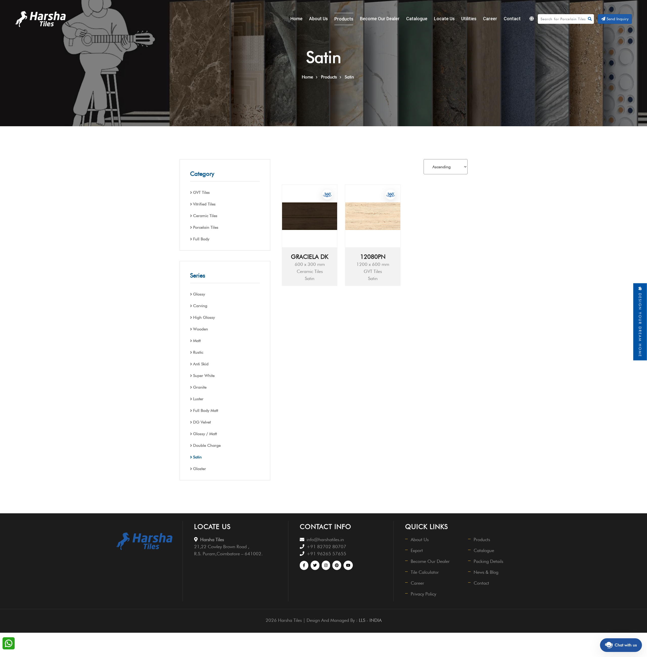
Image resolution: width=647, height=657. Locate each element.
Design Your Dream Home (640, 324)
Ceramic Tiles (205, 215)
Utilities (468, 18)
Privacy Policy (423, 594)
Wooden (200, 329)
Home (296, 18)
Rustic (198, 352)
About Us (318, 18)
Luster (198, 398)
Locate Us (444, 18)
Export (417, 550)
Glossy (199, 294)
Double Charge (207, 445)
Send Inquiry (617, 18)
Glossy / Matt (205, 433)
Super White (204, 375)
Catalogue (416, 18)
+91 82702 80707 (326, 546)
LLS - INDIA (370, 620)
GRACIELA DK (309, 256)
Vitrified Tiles (204, 204)
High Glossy (204, 317)
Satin (197, 457)
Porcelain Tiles (205, 227)
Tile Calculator (425, 572)
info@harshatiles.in (325, 539)
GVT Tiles (201, 192)
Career (490, 18)
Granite (199, 387)
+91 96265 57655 (326, 553)
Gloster (199, 468)
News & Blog (486, 572)
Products (343, 19)
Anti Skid (201, 364)
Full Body (201, 239)
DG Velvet (202, 422)
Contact (512, 18)
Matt (197, 340)
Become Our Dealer (380, 18)
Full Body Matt (205, 410)
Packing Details (488, 561)
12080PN (373, 256)
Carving (200, 305)
